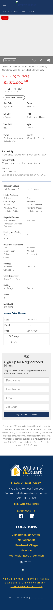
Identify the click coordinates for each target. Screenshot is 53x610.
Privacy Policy (38, 579)
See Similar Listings (14, 97)
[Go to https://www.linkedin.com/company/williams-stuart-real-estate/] (32, 516)
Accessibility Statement (26, 583)
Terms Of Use (13, 579)
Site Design (39, 598)
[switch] (34, 60)
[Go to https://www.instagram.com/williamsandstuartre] (26, 516)
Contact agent (10, 60)
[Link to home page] (26, 4)
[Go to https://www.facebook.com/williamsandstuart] (21, 516)
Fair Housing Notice (27, 587)
